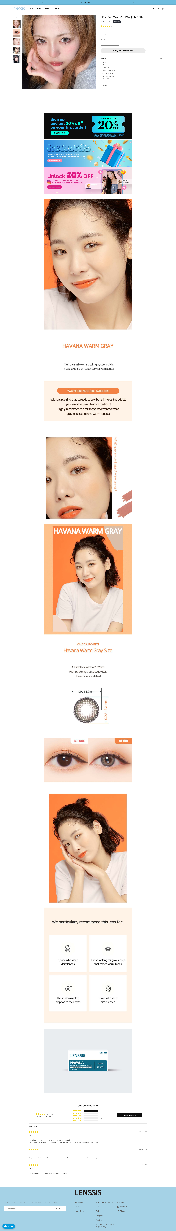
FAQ (97, 1211)
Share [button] (105, 85)
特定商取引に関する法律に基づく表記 (105, 1226)
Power (103, 30)
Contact (99, 1206)
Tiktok (122, 1211)
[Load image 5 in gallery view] (17, 59)
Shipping (99, 1215)
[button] (47, 9)
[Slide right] (16, 74)
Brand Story (79, 1211)
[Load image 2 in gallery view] (17, 33)
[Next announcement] (133, 2)
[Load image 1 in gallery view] (17, 24)
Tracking (99, 1220)
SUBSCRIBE (59, 1208)
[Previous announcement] (42, 2)
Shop (77, 1206)
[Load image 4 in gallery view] (17, 50)
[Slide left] (16, 17)
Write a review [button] (129, 1115)
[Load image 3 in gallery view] (17, 42)
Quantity (103, 39)
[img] (34, 1132)
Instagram (124, 1206)
